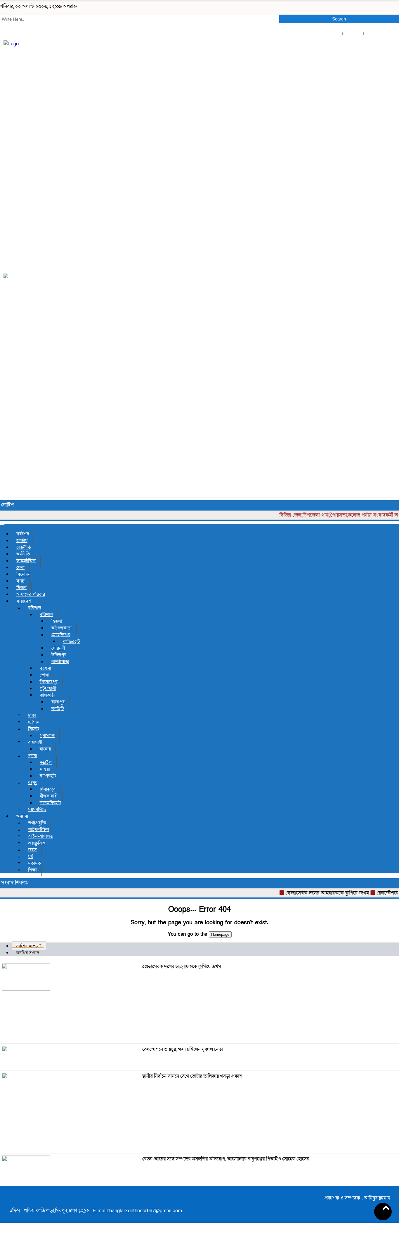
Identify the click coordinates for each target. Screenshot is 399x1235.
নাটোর (45, 749)
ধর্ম (30, 856)
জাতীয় (21, 540)
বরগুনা (45, 668)
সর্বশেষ (22, 534)
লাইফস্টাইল (38, 829)
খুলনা (32, 756)
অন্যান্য (22, 816)
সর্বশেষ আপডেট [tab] (28, 946)
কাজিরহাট (71, 641)
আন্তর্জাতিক (26, 561)
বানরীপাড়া (60, 661)
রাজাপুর (58, 702)
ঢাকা (32, 715)
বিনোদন (23, 574)
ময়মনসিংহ (37, 809)
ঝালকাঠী (47, 695)
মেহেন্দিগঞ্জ (60, 635)
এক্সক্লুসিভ (36, 843)
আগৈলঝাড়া (61, 628)
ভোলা (44, 675)
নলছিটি (57, 708)
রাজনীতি (23, 547)
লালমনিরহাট (50, 803)
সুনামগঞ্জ (47, 735)
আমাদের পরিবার (30, 594)
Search (339, 18)
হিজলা (56, 621)
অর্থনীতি (23, 554)
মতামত (34, 863)
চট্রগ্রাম (33, 722)
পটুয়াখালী (48, 688)
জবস (32, 850)
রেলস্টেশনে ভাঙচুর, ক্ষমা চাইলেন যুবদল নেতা (182, 1049)
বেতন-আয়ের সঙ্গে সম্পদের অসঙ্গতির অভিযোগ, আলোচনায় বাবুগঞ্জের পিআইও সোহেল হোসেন (225, 1159)
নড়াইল (46, 762)
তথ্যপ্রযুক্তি (37, 823)
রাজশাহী (35, 742)
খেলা (20, 567)
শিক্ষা (32, 870)
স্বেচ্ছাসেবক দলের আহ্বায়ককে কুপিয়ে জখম (315, 893)
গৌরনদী (58, 648)
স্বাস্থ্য (20, 581)
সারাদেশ (23, 601)
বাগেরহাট (48, 776)
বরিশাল (34, 608)
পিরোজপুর (49, 682)
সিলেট (33, 729)
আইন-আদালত (40, 836)
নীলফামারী (49, 796)
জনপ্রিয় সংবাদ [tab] (27, 953)
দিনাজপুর (47, 789)
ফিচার (21, 587)
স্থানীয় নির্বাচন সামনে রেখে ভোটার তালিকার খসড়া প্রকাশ (192, 1076)
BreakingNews (380, 1229)
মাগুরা (45, 769)
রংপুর (32, 782)
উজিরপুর (58, 655)
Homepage (220, 934)
